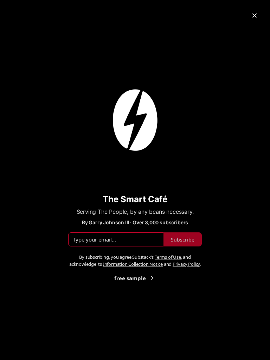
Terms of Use (168, 257)
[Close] (255, 15)
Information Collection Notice (133, 264)
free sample (130, 278)
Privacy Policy (186, 264)
